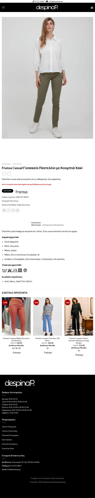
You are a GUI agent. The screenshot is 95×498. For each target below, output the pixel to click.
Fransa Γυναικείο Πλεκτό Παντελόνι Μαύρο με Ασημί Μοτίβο (79, 340)
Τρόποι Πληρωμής (9, 427)
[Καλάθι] (92, 7)
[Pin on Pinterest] (17, 210)
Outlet (19, 205)
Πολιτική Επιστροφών (10, 435)
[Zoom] (5, 135)
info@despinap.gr (56, 1)
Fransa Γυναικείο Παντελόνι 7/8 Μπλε (47, 339)
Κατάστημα (6, 164)
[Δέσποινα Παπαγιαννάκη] (47, 7)
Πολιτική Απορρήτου (10, 444)
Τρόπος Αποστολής (9, 431)
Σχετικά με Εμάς (8, 448)
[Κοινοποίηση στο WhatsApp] (4, 210)
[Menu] (3, 7)
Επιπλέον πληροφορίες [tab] (53, 225)
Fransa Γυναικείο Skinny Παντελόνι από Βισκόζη (16, 339)
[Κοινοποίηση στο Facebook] (9, 210)
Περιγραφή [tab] (36, 225)
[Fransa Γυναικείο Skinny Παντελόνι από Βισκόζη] (16, 316)
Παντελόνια (17, 164)
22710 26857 (40, 1)
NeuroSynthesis (58, 478)
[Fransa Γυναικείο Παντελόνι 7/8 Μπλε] (47, 316)
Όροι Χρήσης (7, 440)
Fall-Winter (12, 205)
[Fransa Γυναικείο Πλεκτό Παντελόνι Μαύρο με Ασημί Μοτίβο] (78, 316)
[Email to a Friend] (13, 210)
